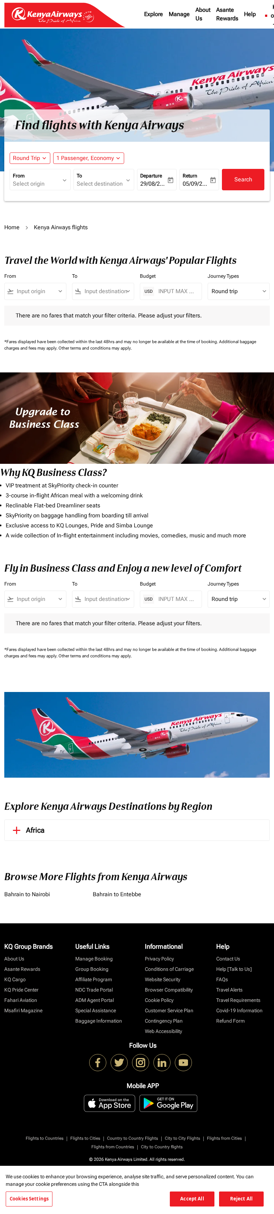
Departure (151, 176)
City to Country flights (162, 1146)
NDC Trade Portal (94, 990)
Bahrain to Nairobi (27, 894)
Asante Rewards (227, 14)
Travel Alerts (229, 990)
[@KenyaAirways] (119, 1062)
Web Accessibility (163, 1031)
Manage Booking (94, 959)
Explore (153, 14)
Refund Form (230, 1021)
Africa (35, 830)
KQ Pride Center (21, 990)
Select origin (29, 183)
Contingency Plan (164, 1021)
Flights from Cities (224, 1138)
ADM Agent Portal (94, 1000)
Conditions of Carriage (169, 969)
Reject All (241, 1198)
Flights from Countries (112, 1146)
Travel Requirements (238, 1000)
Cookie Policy (159, 1000)
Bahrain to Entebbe (117, 894)
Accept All (192, 1198)
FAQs (222, 979)
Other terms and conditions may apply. (95, 348)
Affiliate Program (93, 979)
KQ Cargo (15, 979)
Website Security (162, 979)
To (79, 176)
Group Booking (91, 969)
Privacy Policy (159, 959)
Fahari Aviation (20, 1000)
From (19, 176)
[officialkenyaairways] (140, 1062)
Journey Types (223, 276)
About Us (203, 14)
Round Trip (26, 158)
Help (250, 14)
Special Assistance (95, 1010)
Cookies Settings (29, 1198)
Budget (148, 276)
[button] (88, 158)
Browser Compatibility (169, 990)
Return (190, 176)
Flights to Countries (45, 1138)
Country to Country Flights (132, 1138)
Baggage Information (98, 1021)
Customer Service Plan (169, 1010)
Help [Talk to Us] (234, 969)
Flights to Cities (85, 1138)
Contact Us (228, 959)
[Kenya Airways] (97, 1062)
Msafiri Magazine (23, 1010)
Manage (179, 14)
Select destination (100, 183)
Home (12, 227)
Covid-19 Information (239, 1010)
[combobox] (38, 291)
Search (243, 179)
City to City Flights (182, 1138)
